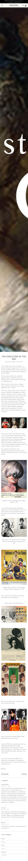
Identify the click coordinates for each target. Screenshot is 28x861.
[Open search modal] (23, 5)
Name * (3, 838)
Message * (4, 852)
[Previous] (2, 1)
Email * (3, 845)
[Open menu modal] (2, 5)
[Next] (25, 1)
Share (4, 769)
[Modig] (14, 5)
